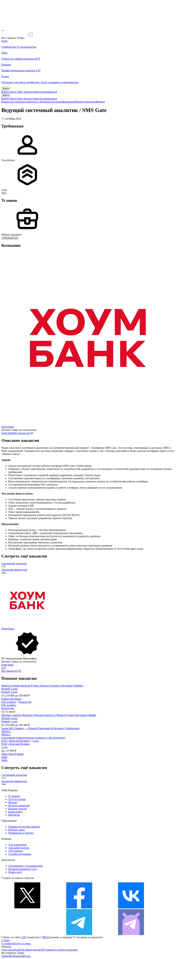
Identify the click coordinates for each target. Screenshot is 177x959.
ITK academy (8, 701)
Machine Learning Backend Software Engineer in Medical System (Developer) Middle (48, 715)
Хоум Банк (7, 426)
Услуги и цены (17, 799)
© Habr (5, 940)
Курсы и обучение (40, 101)
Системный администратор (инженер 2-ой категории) (33, 737)
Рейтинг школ (16, 829)
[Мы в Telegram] (79, 934)
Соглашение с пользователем (25, 865)
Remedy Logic (9, 688)
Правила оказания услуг (22, 868)
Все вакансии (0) (23, 433)
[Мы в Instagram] (27, 934)
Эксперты (56, 101)
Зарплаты (90, 101)
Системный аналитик (14, 563)
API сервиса (15, 850)
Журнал (100, 101)
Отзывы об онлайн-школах (24, 826)
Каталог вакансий (19, 805)
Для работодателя (18, 847)
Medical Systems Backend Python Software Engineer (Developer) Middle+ (42, 685)
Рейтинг (80, 101)
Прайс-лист (15, 872)
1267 (24, 937)
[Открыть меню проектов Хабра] (2, 30)
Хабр (4, 955)
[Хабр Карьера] (14, 34)
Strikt (4, 757)
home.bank (7, 433)
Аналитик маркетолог (14, 569)
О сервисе (14, 796)
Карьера (18, 955)
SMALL (6, 731)
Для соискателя (17, 844)
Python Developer (11, 698)
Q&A (10, 955)
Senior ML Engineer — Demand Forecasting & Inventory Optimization (40, 728)
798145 (45, 937)
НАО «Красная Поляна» (15, 740)
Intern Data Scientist (12, 753)
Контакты (14, 814)
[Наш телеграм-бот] (131, 934)
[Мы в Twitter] (27, 907)
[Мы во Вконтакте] (131, 907)
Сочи (35, 740)
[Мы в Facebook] (79, 907)
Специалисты (21, 101)
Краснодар (25, 701)
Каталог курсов (17, 808)
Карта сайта (15, 811)
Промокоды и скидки (21, 832)
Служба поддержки (19, 854)
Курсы (27, 955)
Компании (68, 101)
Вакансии (7, 101)
